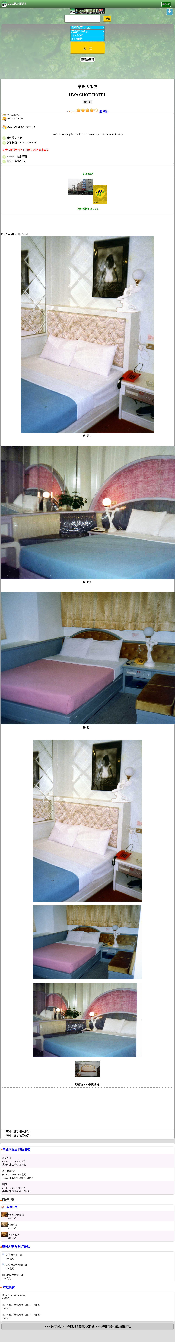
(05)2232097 (14, 114)
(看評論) (103, 111)
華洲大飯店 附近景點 (16, 1247)
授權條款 (125, 1326)
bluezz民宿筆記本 (17, 3)
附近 (167, 4)
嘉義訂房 (12, 1207)
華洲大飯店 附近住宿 (16, 1149)
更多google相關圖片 (87, 1084)
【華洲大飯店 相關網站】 (17, 1131)
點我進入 (20, 161)
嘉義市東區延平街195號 (21, 127)
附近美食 (8, 1287)
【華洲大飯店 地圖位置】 (17, 1135)
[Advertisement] (87, 71)
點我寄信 (22, 156)
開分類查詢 (87, 59)
